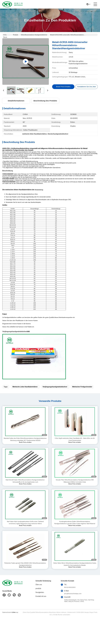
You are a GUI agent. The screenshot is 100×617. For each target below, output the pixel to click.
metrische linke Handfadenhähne (25, 387)
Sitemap (15, 612)
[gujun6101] (19, 595)
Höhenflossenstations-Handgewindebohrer (34, 35)
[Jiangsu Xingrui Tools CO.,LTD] (13, 4)
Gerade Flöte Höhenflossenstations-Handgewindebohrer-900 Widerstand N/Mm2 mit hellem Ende (75, 481)
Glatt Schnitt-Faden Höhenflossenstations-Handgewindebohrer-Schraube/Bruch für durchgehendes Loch (25, 481)
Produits (15, 35)
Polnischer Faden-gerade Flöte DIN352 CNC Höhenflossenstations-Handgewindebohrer (25, 564)
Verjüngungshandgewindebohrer (14, 331)
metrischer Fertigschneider (82, 387)
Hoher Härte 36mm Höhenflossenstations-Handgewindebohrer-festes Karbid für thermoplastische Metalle (74, 564)
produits (38, 588)
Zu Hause (5, 35)
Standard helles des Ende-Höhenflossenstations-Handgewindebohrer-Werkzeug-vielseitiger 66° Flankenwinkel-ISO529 (25, 439)
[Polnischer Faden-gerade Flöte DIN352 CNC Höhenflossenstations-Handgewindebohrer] (25, 546)
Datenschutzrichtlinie (7, 612)
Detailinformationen (16, 101)
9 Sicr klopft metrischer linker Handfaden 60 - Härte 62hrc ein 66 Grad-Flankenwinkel (75, 439)
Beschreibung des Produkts (45, 101)
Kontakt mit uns (41, 596)
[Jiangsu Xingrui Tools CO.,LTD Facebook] (4, 595)
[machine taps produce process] (25, 61)
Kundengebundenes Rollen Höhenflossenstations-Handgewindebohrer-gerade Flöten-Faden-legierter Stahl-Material (74, 522)
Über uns (39, 584)
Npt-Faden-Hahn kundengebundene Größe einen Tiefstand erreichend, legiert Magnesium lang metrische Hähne (25, 522)
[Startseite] (13, 585)
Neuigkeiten (40, 592)
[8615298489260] (9, 595)
